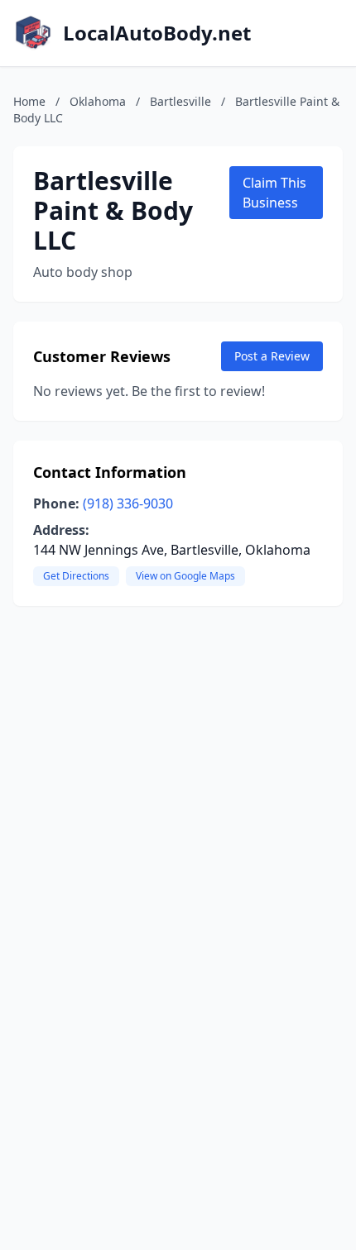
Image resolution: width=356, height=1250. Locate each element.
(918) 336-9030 (128, 503)
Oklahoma (98, 101)
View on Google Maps (185, 576)
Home (29, 101)
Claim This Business (274, 193)
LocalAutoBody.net (157, 33)
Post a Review (272, 356)
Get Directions (76, 576)
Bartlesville (180, 101)
